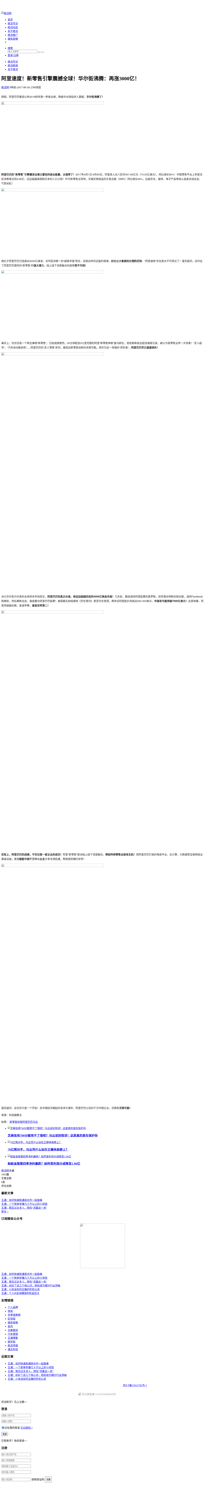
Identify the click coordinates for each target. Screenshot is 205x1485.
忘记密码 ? (26, 1427)
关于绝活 (13, 31)
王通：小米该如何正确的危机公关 (20, 1289)
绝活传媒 (13, 1345)
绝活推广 (13, 35)
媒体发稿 (13, 39)
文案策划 (13, 1330)
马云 (35, 1122)
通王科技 (13, 1349)
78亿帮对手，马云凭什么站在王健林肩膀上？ (38, 1149)
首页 (10, 19)
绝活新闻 (13, 65)
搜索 (10, 48)
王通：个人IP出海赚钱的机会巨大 (20, 1293)
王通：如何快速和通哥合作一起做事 (21, 1200)
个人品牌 (13, 1307)
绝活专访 (13, 23)
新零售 (13, 1122)
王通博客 (13, 1338)
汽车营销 (13, 1334)
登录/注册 (13, 55)
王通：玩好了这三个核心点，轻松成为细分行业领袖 (30, 1285)
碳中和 (11, 1341)
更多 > (4, 1211)
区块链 (11, 1318)
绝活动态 (13, 27)
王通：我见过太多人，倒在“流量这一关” (24, 1207)
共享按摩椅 (14, 1315)
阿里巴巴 (27, 1122)
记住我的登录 (12, 1427)
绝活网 (5, 1170)
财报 (19, 1122)
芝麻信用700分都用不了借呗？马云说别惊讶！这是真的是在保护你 (53, 1135)
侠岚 (10, 1311)
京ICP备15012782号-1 (135, 1385)
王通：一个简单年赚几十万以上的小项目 (24, 1204)
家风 (10, 1326)
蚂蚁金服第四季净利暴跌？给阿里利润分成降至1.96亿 (44, 1163)
